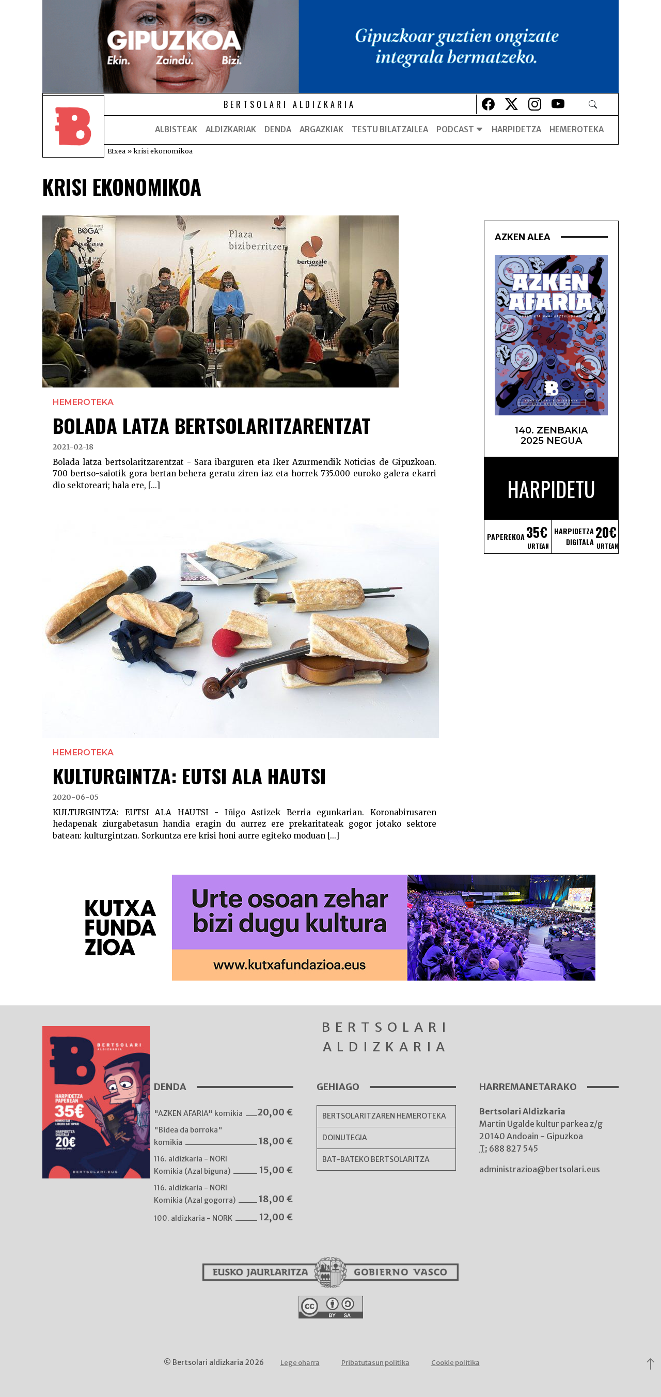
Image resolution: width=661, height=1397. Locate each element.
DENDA (277, 129)
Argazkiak (321, 129)
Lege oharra (300, 1362)
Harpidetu (551, 488)
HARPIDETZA (516, 129)
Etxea (116, 151)
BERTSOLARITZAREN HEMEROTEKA (384, 1116)
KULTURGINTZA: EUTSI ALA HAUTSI (189, 775)
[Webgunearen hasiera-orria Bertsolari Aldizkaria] (73, 129)
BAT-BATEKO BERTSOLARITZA (376, 1159)
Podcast (456, 129)
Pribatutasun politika (375, 1362)
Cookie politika (455, 1362)
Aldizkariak (231, 129)
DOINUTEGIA (344, 1137)
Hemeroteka (576, 129)
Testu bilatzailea (390, 129)
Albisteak (176, 129)
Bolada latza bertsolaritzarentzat (212, 425)
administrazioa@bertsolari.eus (539, 1169)
